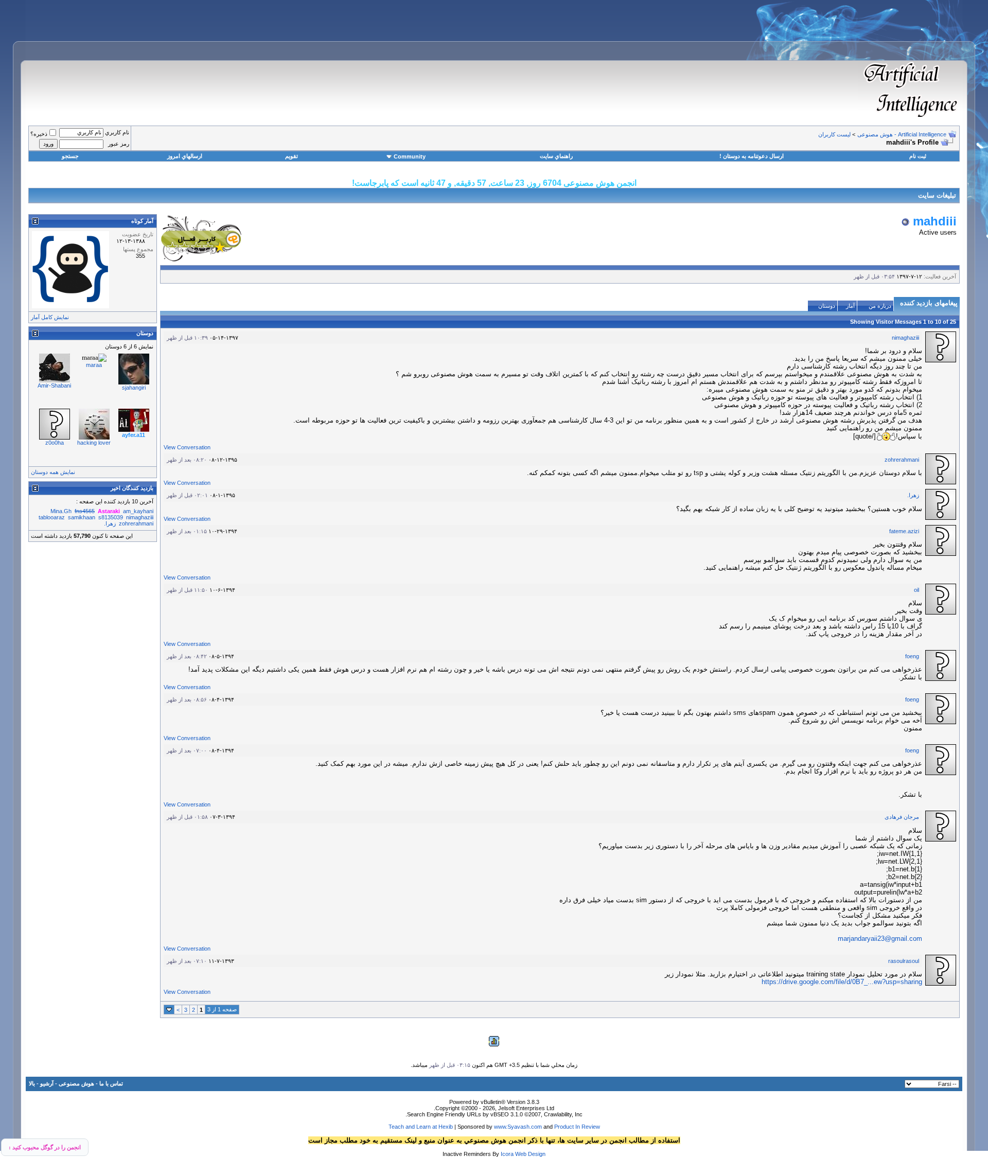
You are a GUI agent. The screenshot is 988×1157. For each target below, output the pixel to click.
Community (410, 156)
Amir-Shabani (54, 385)
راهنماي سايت (556, 156)
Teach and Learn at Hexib (421, 1127)
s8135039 (110, 517)
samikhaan (81, 517)
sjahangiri (134, 387)
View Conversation (187, 447)
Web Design (530, 1154)
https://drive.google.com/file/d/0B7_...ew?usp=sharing (842, 982)
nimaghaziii (905, 338)
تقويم (291, 156)
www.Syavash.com (518, 1127)
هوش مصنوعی (76, 1083)
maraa (94, 365)
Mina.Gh (61, 511)
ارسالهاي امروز (184, 156)
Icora (507, 1154)
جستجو (70, 156)
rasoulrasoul (903, 961)
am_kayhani (138, 511)
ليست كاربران (834, 134)
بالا (32, 1083)
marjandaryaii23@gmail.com (880, 938)
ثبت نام (917, 156)
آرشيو (47, 1083)
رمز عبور (118, 144)
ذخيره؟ (38, 134)
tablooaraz (52, 517)
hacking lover (94, 443)
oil (916, 590)
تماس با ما (111, 1083)
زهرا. (913, 495)
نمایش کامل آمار (50, 317)
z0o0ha (54, 443)
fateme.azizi (904, 531)
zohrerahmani (902, 460)
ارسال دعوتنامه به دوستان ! (751, 156)
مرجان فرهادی (902, 817)
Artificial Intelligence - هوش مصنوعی (901, 134)
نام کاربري (117, 132)
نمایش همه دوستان (53, 472)
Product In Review (577, 1127)
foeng (912, 656)
